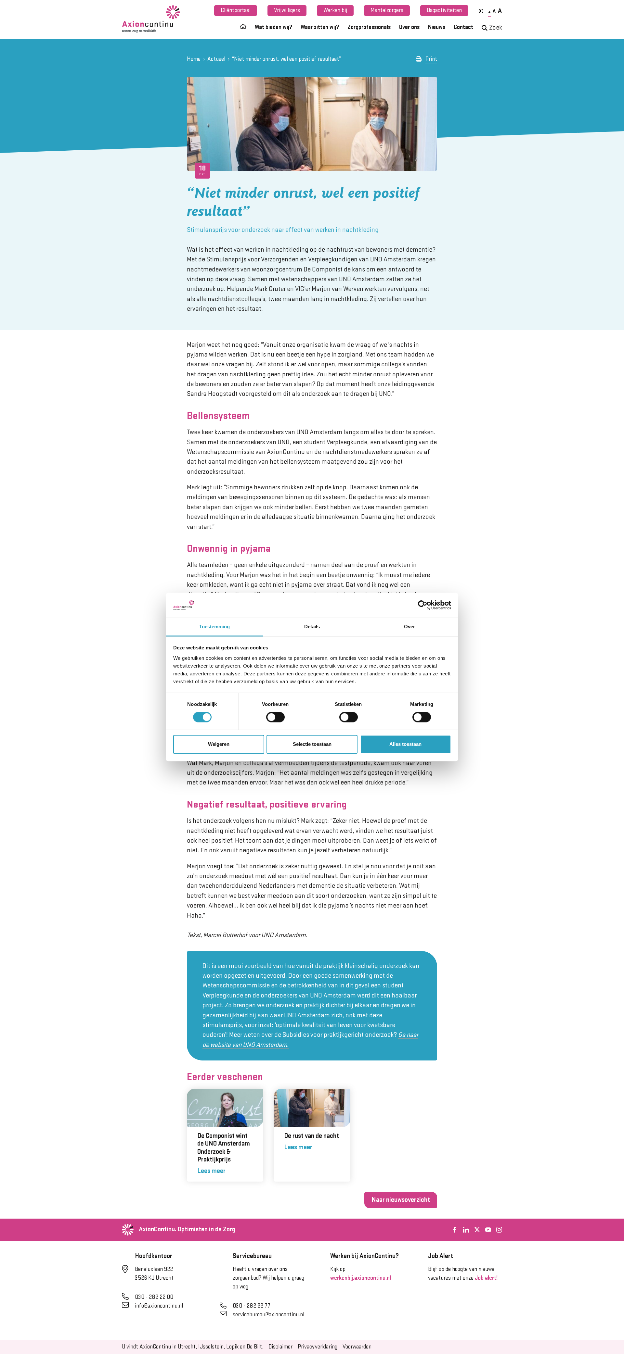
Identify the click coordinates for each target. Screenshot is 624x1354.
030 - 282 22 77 (251, 1306)
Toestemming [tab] (214, 626)
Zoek (495, 27)
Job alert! (486, 1278)
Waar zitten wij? (320, 27)
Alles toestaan (405, 744)
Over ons (409, 27)
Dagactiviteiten (444, 10)
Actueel (216, 59)
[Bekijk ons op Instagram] (499, 1230)
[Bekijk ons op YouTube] (488, 1230)
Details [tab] (312, 626)
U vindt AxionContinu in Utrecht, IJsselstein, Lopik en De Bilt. (192, 1347)
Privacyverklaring (317, 1347)
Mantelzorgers (386, 10)
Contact (463, 27)
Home (194, 59)
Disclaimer (280, 1347)
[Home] (243, 29)
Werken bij (335, 10)
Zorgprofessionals (369, 27)
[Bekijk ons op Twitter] (477, 1230)
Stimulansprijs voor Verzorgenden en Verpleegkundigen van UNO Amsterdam (311, 259)
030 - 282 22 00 (154, 1297)
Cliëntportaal (236, 10)
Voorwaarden (357, 1347)
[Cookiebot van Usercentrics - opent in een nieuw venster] (422, 605)
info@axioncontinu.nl (159, 1306)
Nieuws (436, 27)
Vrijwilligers (287, 10)
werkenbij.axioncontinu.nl (360, 1278)
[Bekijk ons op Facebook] (455, 1230)
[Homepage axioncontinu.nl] (151, 19)
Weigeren (218, 744)
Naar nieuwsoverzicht (400, 1200)
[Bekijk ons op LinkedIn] (466, 1230)
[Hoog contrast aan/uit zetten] (481, 11)
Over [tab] (409, 626)
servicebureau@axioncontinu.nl (268, 1315)
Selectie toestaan (312, 744)
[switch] (275, 717)
